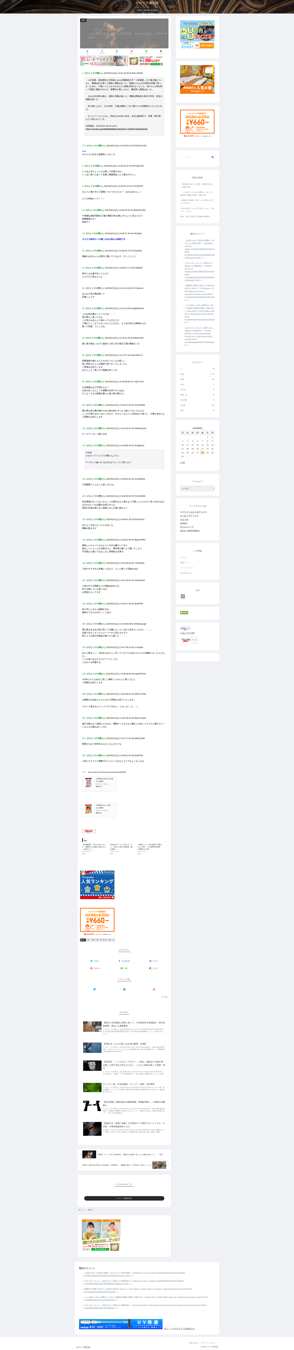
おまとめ (184, 519)
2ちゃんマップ (187, 527)
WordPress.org (186, 573)
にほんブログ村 (187, 633)
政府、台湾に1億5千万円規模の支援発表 (195, 216)
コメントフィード (187, 568)
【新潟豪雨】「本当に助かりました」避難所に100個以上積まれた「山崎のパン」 (94, 847)
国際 (198, 379)
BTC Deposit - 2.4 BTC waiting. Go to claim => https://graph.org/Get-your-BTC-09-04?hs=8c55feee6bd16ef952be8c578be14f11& (200, 294)
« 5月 (182, 462)
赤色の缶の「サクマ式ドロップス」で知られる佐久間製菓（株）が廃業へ (122, 847)
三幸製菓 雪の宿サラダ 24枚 (104, 778)
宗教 (198, 384)
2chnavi (183, 523)
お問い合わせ (194, 1343)
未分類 (198, 390)
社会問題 (198, 400)
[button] (213, 157)
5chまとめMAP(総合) (190, 530)
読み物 (198, 405)
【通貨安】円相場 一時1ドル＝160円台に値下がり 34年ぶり (197, 201)
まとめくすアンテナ (189, 516)
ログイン (184, 557)
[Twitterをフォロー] (94, 989)
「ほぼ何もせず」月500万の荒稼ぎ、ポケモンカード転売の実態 (107, 1273)
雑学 (198, 410)
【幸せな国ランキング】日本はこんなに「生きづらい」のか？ (197, 209)
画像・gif (198, 395)
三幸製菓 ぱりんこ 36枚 (103, 805)
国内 (84, 940)
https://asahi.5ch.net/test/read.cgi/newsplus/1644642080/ (107, 772)
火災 (113, 940)
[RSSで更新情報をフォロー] (154, 989)
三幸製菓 (92, 940)
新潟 (106, 940)
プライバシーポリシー (209, 1343)
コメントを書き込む (124, 1198)
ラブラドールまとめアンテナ (193, 512)
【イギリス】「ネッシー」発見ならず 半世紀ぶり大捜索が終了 (107, 1281)
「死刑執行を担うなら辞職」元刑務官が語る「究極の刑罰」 (197, 185)
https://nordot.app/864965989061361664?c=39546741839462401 (117, 129)
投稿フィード (185, 563)
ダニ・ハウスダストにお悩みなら (179, 1328)
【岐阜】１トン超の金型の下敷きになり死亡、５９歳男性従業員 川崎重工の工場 (150, 847)
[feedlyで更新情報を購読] (124, 989)
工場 (100, 940)
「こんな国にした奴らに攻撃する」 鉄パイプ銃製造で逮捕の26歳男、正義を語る (197, 193)
